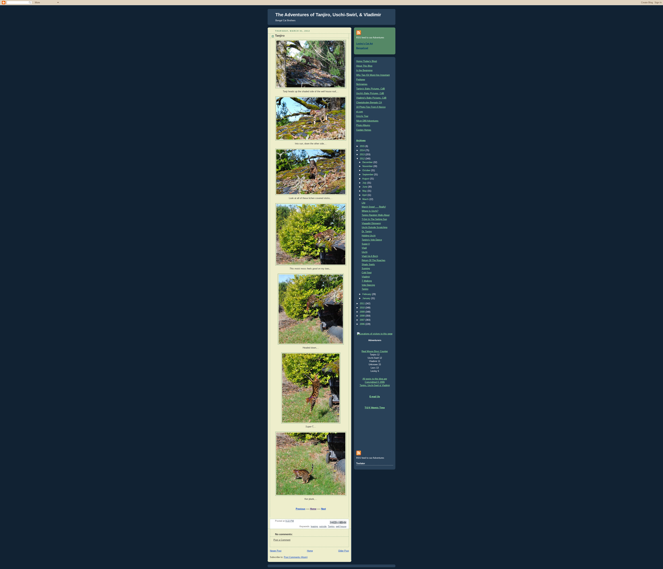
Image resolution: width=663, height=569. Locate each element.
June (365, 187)
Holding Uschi (369, 236)
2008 (362, 316)
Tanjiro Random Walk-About (376, 215)
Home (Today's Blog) (366, 61)
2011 (362, 303)
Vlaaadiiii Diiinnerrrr (371, 223)
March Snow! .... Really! (374, 207)
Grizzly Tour (362, 116)
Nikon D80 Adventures (367, 121)
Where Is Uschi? (370, 211)
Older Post (343, 551)
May (364, 191)
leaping (314, 526)
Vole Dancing (368, 285)
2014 (362, 150)
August (366, 179)
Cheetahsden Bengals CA (369, 102)
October (366, 170)
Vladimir (366, 277)
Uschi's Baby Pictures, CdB (370, 93)
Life (363, 203)
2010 (362, 308)
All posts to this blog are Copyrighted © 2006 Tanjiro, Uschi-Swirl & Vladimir (375, 382)
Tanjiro (331, 526)
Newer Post (275, 551)
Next (323, 509)
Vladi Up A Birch (370, 256)
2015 (362, 146)
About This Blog (364, 66)
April (364, 195)
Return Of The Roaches (373, 260)
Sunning (366, 268)
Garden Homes (363, 130)
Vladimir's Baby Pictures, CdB (371, 98)
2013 (362, 154)
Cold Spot (367, 272)
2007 (362, 320)
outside (322, 526)
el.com (359, 112)
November (367, 166)
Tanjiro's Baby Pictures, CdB (370, 89)
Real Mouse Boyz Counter (375, 351)
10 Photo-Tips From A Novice (371, 107)
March (365, 199)
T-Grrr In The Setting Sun (374, 219)
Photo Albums (363, 125)
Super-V (366, 244)
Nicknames (361, 84)
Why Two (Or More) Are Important (373, 75)
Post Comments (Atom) (296, 557)
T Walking (367, 281)
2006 (362, 324)
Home (313, 509)
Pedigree (360, 79)
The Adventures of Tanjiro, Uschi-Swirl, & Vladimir (328, 14)
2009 (362, 312)
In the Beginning (364, 70)
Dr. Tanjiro (367, 231)
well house (341, 526)
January (366, 298)
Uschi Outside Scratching (374, 227)
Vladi (364, 248)
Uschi (364, 252)
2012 (362, 158)
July (364, 183)
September (368, 174)
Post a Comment (281, 540)
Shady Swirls (368, 264)
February (367, 294)
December (367, 162)
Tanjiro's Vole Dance (372, 240)
